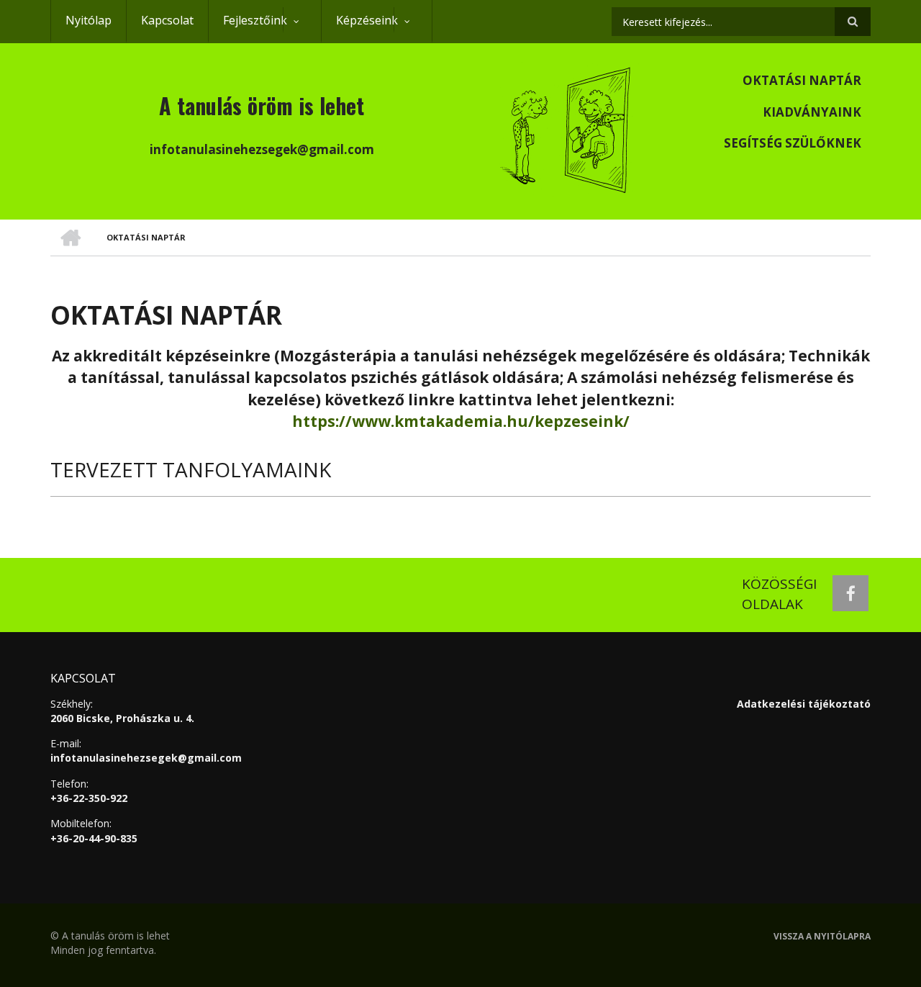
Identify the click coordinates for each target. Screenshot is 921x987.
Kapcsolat (167, 20)
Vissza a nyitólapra (822, 936)
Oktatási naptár (802, 80)
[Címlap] (567, 128)
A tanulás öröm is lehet (261, 105)
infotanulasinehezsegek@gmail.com (146, 758)
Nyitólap (88, 20)
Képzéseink (359, 27)
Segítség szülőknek (792, 143)
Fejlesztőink (247, 27)
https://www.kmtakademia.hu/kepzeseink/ (461, 421)
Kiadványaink (812, 112)
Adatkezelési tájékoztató (804, 704)
